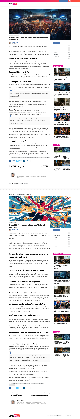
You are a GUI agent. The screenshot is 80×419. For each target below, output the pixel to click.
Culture (62, 50)
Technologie (62, 54)
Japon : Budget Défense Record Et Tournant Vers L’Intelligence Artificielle (62, 94)
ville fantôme (47, 157)
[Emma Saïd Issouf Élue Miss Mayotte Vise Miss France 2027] (62, 131)
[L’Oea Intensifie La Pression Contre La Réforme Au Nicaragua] (62, 72)
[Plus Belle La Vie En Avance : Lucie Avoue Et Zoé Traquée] (58, 163)
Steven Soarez (15, 42)
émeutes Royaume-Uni (22, 157)
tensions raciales (40, 157)
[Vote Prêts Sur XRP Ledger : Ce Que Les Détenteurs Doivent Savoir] (66, 150)
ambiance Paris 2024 (15, 383)
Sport (15, 222)
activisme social (14, 157)
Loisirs (62, 52)
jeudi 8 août (41, 383)
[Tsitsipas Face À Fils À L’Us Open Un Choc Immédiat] (66, 163)
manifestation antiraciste (31, 157)
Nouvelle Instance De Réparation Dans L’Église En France (61, 109)
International (16, 35)
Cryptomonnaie (62, 47)
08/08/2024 (14, 43)
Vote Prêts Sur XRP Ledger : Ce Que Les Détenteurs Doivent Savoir (65, 156)
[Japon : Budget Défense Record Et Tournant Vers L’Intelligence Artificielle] (62, 87)
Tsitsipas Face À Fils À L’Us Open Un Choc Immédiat (66, 168)
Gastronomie (62, 56)
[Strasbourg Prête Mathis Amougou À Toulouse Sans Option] (58, 150)
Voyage (62, 58)
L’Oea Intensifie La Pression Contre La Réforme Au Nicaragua (61, 79)
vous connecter (14, 183)
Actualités (11, 35)
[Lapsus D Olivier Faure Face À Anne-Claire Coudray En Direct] (62, 117)
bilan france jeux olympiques (25, 383)
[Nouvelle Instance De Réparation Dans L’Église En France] (62, 102)
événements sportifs (34, 383)
